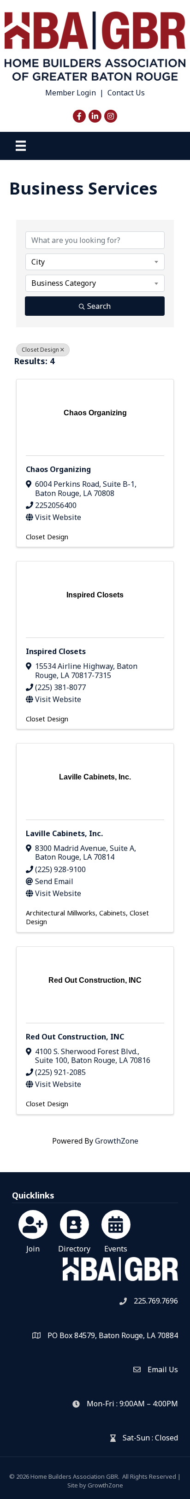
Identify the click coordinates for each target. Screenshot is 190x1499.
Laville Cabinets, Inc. (64, 833)
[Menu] (20, 145)
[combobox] (95, 262)
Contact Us (126, 93)
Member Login (70, 93)
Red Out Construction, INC (75, 1037)
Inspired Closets (56, 651)
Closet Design (40, 350)
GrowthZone (116, 1141)
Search (99, 306)
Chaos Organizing (58, 469)
